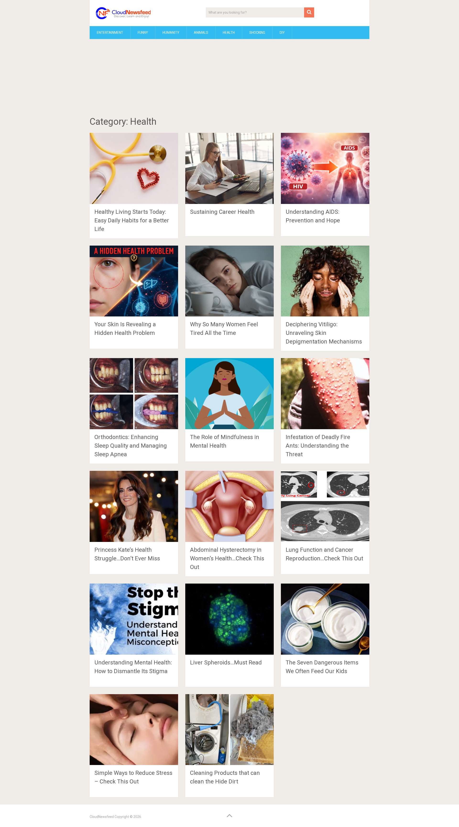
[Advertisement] (229, 78)
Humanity (171, 32)
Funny (143, 32)
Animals (201, 32)
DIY (282, 32)
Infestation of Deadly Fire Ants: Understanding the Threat (318, 446)
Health (229, 32)
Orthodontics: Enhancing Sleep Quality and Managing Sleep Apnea (130, 446)
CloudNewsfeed (102, 817)
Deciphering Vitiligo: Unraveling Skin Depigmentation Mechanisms (324, 333)
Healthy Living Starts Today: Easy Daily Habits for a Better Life (131, 220)
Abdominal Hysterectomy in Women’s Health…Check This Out (227, 558)
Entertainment (110, 32)
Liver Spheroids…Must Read (226, 662)
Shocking (257, 32)
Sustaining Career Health (222, 211)
